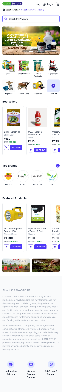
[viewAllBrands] (58, 166)
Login (50, 4)
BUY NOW (16, 147)
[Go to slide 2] (26, 51)
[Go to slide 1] (24, 51)
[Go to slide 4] (35, 51)
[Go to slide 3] (31, 51)
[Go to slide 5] (37, 51)
